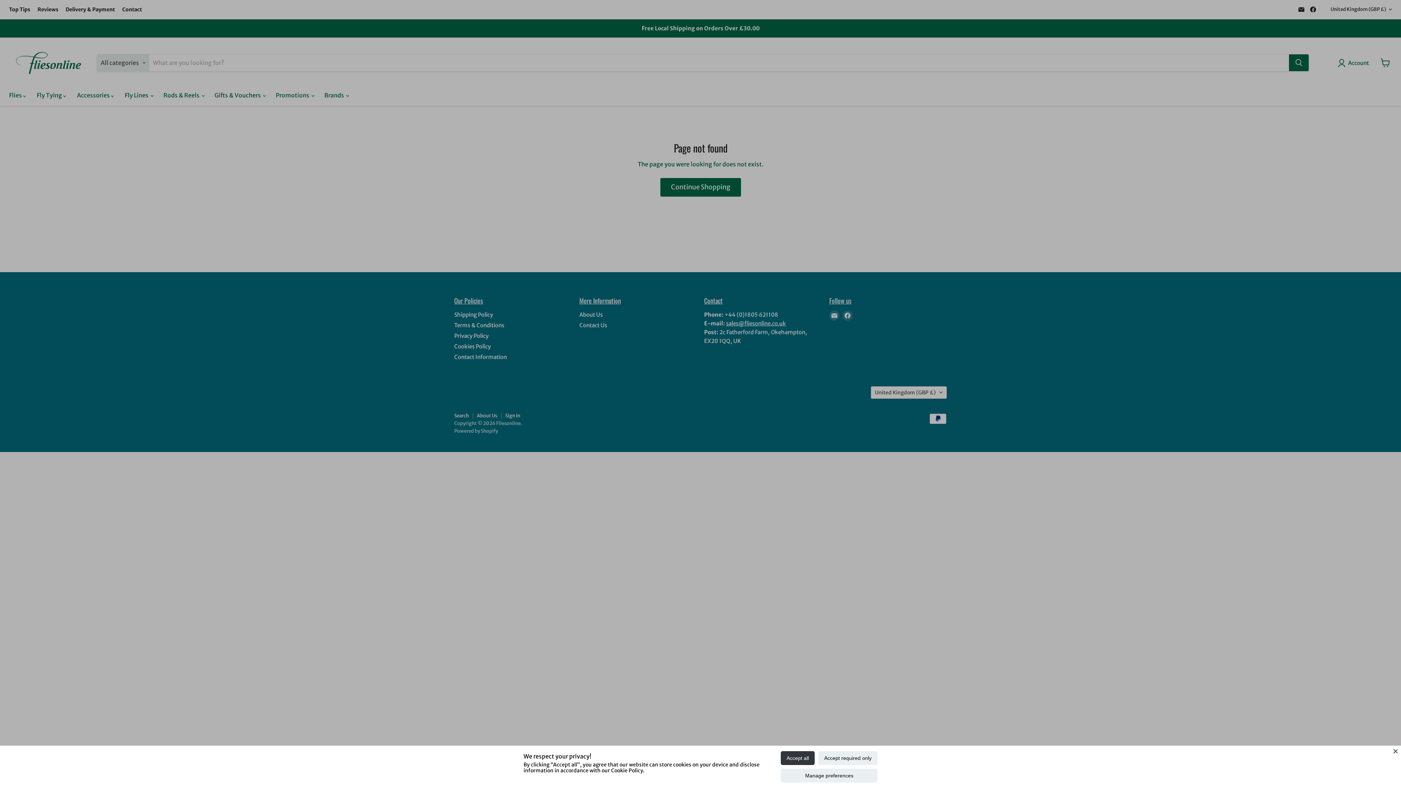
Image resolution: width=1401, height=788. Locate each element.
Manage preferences (829, 776)
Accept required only (848, 758)
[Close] (1395, 751)
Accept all (798, 758)
